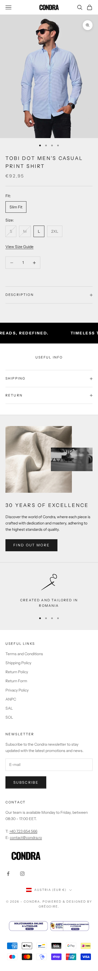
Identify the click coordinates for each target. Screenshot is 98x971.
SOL (9, 717)
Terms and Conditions (24, 653)
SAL (9, 708)
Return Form (16, 680)
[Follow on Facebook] (8, 873)
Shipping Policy (18, 662)
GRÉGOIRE (48, 906)
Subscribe (25, 782)
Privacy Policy (17, 690)
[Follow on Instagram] (22, 873)
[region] (49, 591)
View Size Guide (19, 246)
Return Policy (16, 671)
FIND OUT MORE (31, 545)
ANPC (10, 699)
